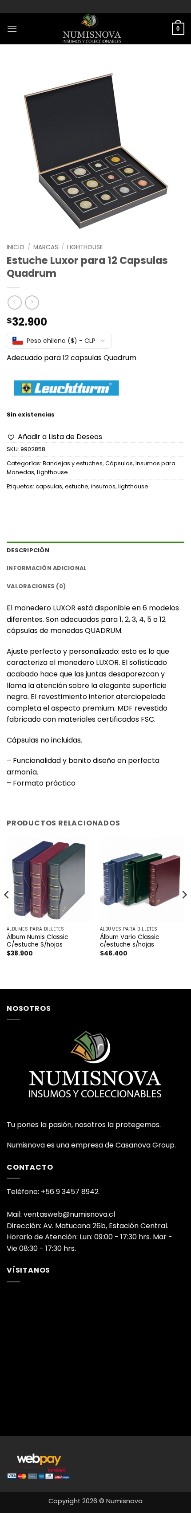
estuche (76, 486)
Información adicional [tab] (47, 568)
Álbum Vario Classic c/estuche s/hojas (129, 941)
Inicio (15, 247)
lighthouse (133, 486)
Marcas (45, 247)
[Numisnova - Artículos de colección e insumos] (95, 28)
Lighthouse (85, 247)
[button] (12, 28)
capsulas (49, 486)
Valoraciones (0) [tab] (36, 586)
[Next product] (14, 302)
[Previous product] (32, 302)
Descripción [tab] (28, 550)
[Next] (184, 912)
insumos (103, 486)
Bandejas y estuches (73, 463)
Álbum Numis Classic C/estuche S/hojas (37, 941)
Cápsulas (119, 463)
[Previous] (7, 912)
